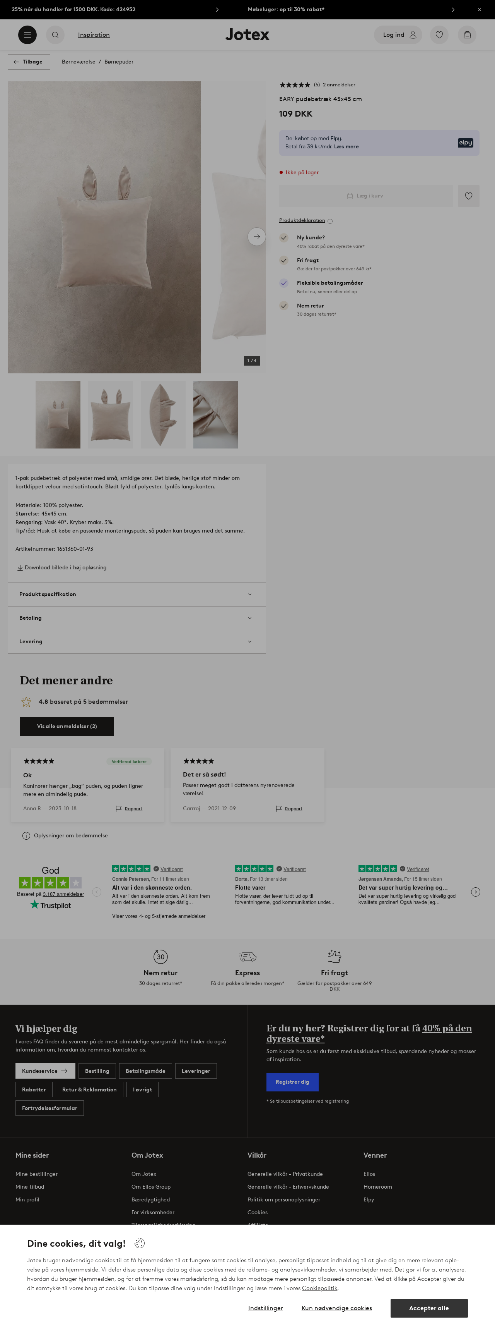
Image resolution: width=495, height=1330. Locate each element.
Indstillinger (265, 1308)
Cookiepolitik (319, 1288)
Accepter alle (429, 1308)
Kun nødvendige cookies (337, 1308)
